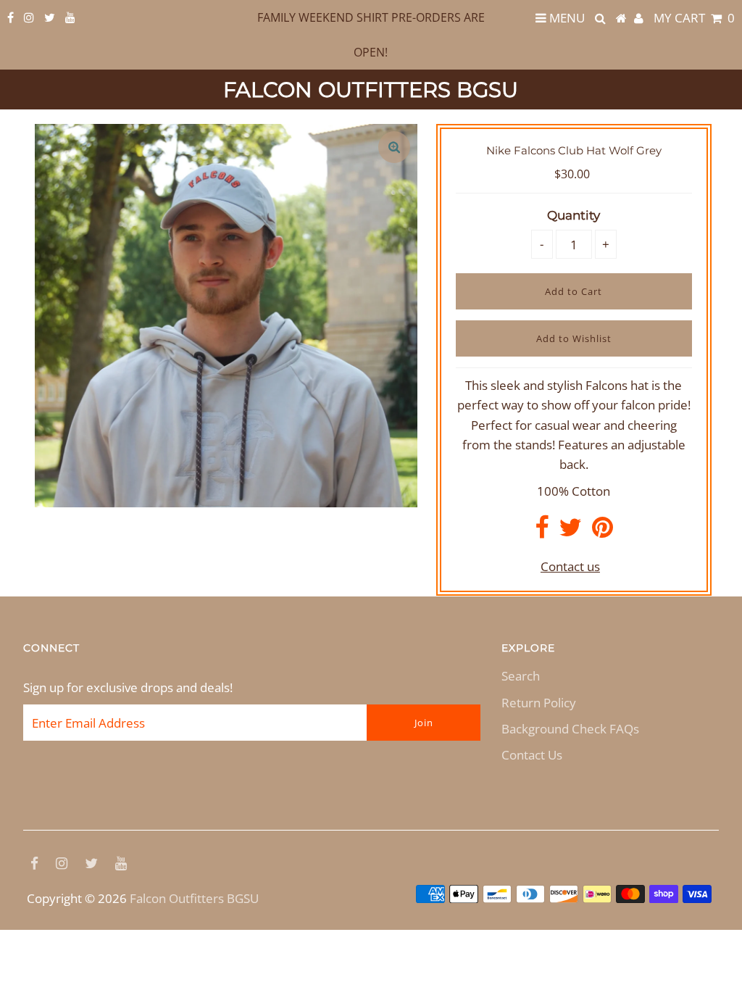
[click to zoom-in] (394, 147)
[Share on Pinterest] (602, 531)
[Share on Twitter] (570, 531)
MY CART (694, 17)
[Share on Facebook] (542, 531)
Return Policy (538, 702)
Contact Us (531, 754)
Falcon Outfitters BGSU (370, 89)
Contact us (570, 566)
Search (520, 675)
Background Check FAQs (570, 728)
